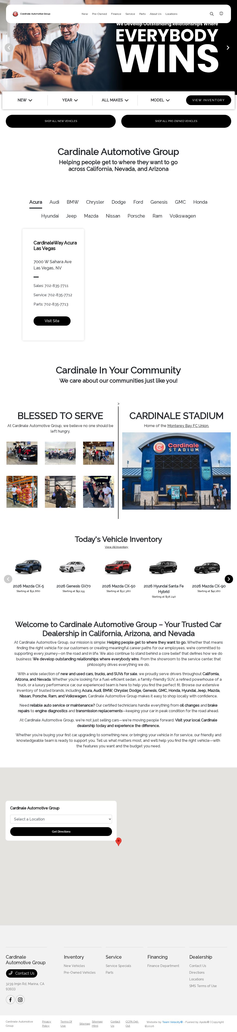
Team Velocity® (172, 1022)
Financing (157, 957)
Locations (196, 979)
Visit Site (52, 321)
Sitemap (84, 1023)
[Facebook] (10, 999)
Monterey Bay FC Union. (188, 426)
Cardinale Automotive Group (19, 1023)
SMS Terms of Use (203, 986)
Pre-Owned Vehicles (79, 972)
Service (114, 957)
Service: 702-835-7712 (53, 295)
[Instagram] (20, 999)
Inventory (74, 957)
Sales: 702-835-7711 (51, 286)
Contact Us (24, 973)
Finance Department (163, 966)
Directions (196, 972)
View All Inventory (116, 547)
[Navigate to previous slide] (3, 47)
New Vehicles (74, 966)
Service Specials (118, 966)
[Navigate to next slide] (233, 47)
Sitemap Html (97, 1023)
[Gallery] (118, 47)
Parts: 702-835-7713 (51, 304)
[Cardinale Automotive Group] (31, 14)
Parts (109, 972)
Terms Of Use (66, 1023)
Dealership (200, 957)
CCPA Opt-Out (132, 1023)
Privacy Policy (46, 1023)
